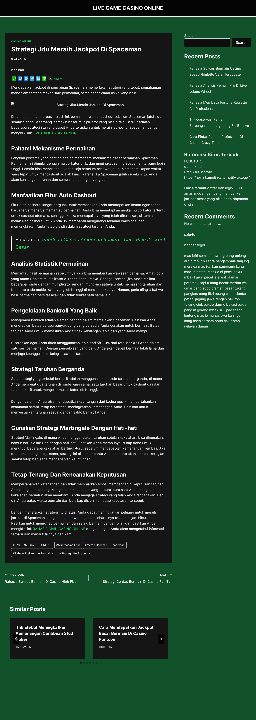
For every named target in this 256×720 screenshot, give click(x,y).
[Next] (161, 639)
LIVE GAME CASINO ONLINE (32, 545)
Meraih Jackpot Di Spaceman (105, 545)
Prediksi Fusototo (198, 172)
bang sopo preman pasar (213, 288)
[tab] (81, 663)
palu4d (189, 234)
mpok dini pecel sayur (224, 272)
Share (58, 79)
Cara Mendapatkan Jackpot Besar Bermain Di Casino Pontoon (126, 633)
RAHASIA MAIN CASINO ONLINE (59, 529)
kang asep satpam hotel (203, 321)
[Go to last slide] (16, 639)
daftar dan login (220, 188)
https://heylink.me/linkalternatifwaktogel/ (217, 177)
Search (189, 36)
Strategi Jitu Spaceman (75, 553)
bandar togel (194, 245)
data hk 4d (193, 167)
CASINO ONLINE (21, 41)
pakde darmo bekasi (220, 304)
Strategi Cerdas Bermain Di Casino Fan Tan (137, 578)
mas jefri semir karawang (204, 256)
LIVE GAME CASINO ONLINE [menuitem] (56, 133)
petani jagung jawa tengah (205, 299)
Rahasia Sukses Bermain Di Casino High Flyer (41, 578)
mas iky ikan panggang (216, 266)
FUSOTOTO (193, 161)
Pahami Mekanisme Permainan (33, 553)
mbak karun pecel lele (201, 277)
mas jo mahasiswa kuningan (220, 315)
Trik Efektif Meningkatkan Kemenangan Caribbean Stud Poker (44, 633)
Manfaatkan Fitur (68, 545)
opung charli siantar (230, 294)
